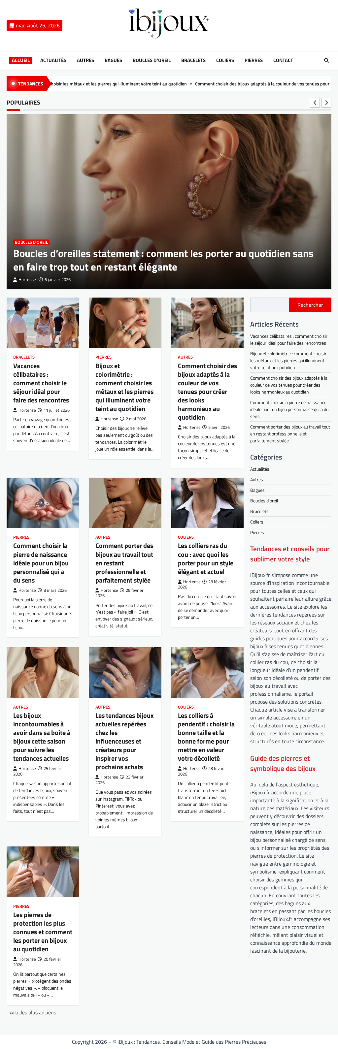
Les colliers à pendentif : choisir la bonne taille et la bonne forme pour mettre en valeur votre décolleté (206, 736)
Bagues (113, 60)
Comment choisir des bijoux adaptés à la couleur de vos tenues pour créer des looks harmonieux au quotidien (207, 391)
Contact (283, 60)
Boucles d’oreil (152, 60)
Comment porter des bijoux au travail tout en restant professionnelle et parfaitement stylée (290, 433)
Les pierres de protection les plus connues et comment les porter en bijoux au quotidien (42, 931)
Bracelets (193, 60)
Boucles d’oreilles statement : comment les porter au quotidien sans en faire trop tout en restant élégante (163, 259)
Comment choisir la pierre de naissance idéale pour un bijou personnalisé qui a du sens (41, 562)
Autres (85, 60)
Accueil (21, 60)
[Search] (326, 60)
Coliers (225, 60)
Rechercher (310, 305)
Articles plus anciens (33, 1012)
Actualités (53, 60)
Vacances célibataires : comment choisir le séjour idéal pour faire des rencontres (41, 383)
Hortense (27, 279)
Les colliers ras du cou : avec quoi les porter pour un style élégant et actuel (205, 558)
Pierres (254, 60)
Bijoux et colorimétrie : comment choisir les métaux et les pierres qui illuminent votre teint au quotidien (124, 387)
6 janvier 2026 (58, 279)
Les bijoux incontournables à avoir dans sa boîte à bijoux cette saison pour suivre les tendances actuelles (41, 736)
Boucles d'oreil (31, 242)
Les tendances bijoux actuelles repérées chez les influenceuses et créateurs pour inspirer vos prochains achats (124, 741)
